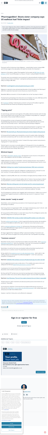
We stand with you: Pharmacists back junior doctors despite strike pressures (26, 131)
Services (17, 342)
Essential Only (11, 426)
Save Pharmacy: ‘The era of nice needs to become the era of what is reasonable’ (26, 278)
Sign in (29, 326)
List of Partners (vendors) (6, 420)
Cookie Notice (6, 409)
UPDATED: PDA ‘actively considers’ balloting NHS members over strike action (26, 218)
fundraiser (6, 103)
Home (2, 13)
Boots (3, 342)
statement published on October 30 (13, 226)
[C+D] (6, 3)
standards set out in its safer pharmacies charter (22, 253)
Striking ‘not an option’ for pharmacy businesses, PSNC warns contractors (25, 167)
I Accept (11, 423)
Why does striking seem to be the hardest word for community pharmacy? (25, 184)
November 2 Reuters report (14, 155)
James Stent (10, 23)
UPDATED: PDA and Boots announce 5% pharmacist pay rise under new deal (26, 259)
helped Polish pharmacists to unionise (22, 264)
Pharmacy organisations (25, 342)
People (13, 342)
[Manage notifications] (45, 432)
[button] (39, 3)
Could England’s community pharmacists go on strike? (20, 86)
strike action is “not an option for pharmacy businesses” (21, 288)
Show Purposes (11, 430)
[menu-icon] (1, 3)
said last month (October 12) (12, 221)
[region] (11, 411)
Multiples (7, 342)
